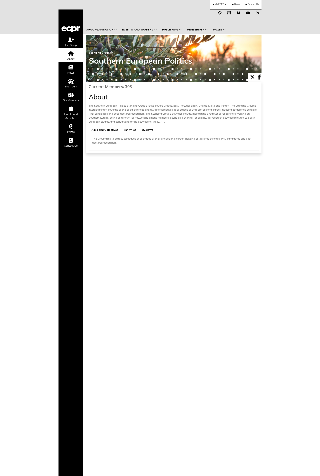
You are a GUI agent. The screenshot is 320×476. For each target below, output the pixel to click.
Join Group (71, 45)
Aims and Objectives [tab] (105, 129)
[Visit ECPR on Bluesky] (238, 12)
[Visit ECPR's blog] (220, 12)
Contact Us (253, 4)
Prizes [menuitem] (217, 29)
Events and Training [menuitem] (138, 29)
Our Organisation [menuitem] (100, 29)
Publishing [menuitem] (170, 29)
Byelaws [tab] (147, 129)
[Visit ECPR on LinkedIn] (257, 12)
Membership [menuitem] (195, 29)
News (237, 4)
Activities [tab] (130, 129)
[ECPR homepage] (70, 21)
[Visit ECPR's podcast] (229, 12)
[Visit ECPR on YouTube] (248, 12)
